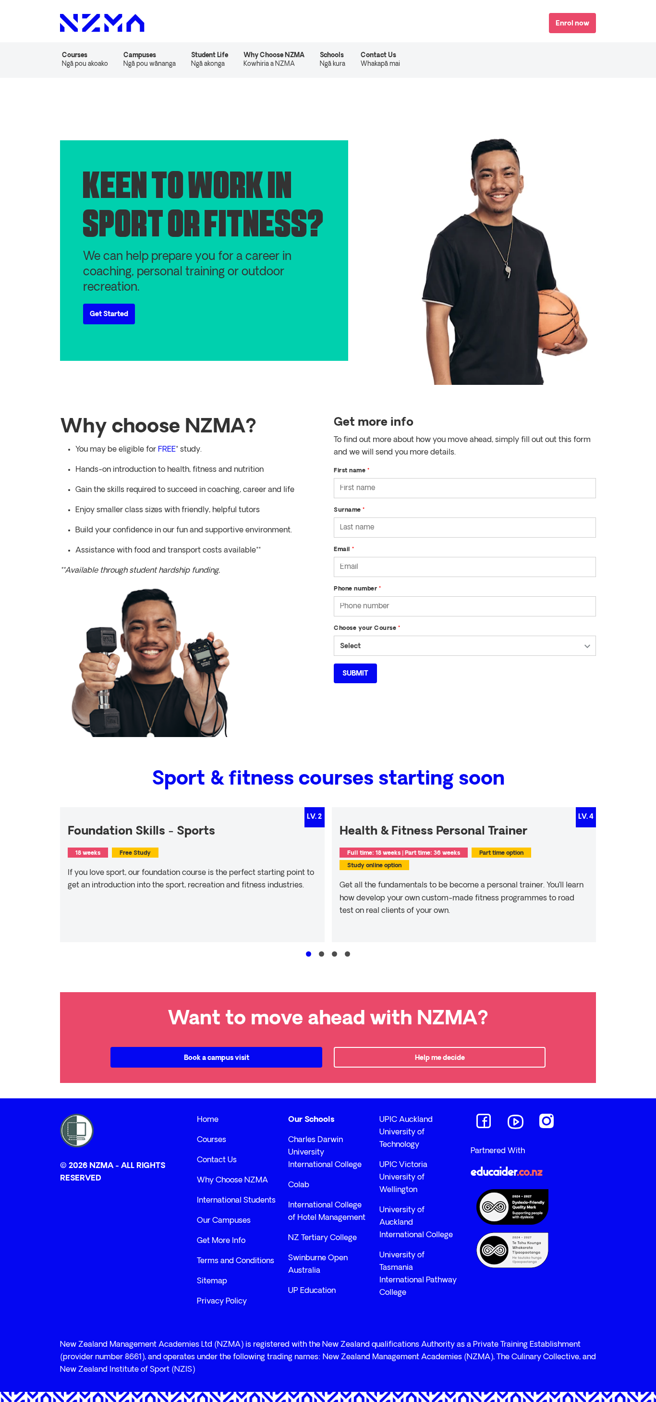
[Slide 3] (334, 954)
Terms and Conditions (235, 1261)
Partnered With (498, 1151)
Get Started (109, 314)
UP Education (312, 1291)
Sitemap (212, 1281)
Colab (298, 1185)
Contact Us (380, 59)
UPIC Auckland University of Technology (406, 1132)
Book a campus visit (216, 1058)
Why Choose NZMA (232, 1180)
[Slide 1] (308, 954)
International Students (236, 1201)
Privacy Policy (222, 1301)
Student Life (209, 59)
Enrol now (572, 23)
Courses (211, 1140)
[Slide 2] (321, 954)
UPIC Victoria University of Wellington (403, 1177)
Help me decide (440, 1058)
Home (208, 1120)
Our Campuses (224, 1221)
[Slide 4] (347, 954)
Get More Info (221, 1241)
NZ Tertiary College (322, 1238)
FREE (167, 450)
